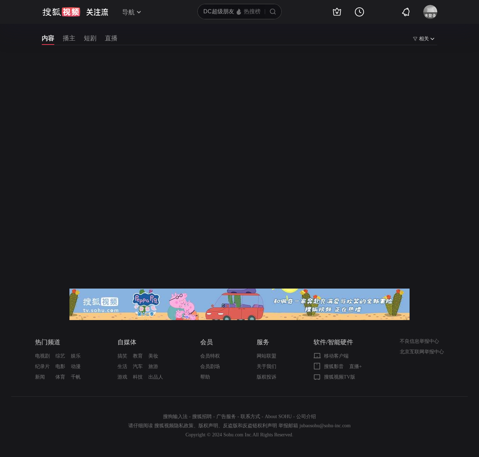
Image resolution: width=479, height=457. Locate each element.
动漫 (76, 366)
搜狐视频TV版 (339, 377)
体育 (60, 377)
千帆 (76, 377)
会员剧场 (210, 366)
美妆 (153, 356)
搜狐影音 (334, 366)
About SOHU (278, 416)
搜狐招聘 (202, 416)
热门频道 (47, 342)
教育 (138, 356)
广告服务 (226, 416)
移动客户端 (336, 356)
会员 (206, 342)
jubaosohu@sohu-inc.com (325, 425)
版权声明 (208, 425)
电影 (60, 366)
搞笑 (122, 356)
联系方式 (250, 416)
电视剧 (42, 356)
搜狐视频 (61, 12)
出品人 (155, 377)
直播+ (355, 366)
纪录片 (42, 366)
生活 (122, 366)
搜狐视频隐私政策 (174, 425)
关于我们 (266, 366)
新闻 (40, 377)
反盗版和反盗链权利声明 (250, 425)
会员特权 (210, 356)
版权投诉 (266, 377)
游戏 (122, 377)
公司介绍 (306, 416)
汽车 (138, 366)
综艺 (60, 356)
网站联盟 (266, 356)
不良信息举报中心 (419, 341)
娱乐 (76, 356)
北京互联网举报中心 (422, 351)
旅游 (153, 366)
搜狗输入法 (175, 416)
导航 (128, 12)
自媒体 (126, 342)
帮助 (205, 377)
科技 (138, 377)
